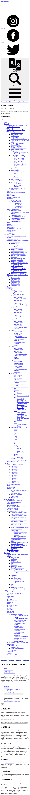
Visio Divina (17, 185)
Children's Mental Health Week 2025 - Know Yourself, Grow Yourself (19, 517)
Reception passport (19, 294)
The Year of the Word (19, 160)
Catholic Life (10, 131)
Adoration (16, 186)
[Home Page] (15, 102)
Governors (10, 198)
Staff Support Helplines (20, 536)
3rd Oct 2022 (17, 376)
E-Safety (16, 306)
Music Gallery (11, 487)
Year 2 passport (18, 309)
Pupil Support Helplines (20, 532)
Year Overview (18, 300)
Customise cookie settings (20, 722)
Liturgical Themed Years (17, 155)
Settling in (13, 577)
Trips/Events (14, 373)
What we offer (14, 574)
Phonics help (17, 315)
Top (2, 704)
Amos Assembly (21, 412)
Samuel (16, 435)
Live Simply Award (12, 509)
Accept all (10, 722)
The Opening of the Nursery (18, 218)
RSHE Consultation (12, 594)
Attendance (10, 597)
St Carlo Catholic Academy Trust (16, 130)
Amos (15, 443)
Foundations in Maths (19, 623)
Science (19, 426)
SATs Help (17, 372)
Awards (9, 191)
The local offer (14, 650)
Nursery (13, 290)
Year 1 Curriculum (15, 278)
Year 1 (12, 296)
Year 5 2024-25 (15, 481)
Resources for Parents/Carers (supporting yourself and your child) (18, 539)
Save (15, 793)
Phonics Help (17, 303)
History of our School (13, 209)
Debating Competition (16, 494)
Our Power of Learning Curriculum (16, 236)
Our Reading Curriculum (17, 245)
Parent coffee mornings (17, 614)
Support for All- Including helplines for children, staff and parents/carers (20, 529)
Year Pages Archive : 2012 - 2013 (19, 387)
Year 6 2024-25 (15, 482)
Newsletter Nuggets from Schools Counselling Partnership (19, 543)
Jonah (15, 445)
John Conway (17, 204)
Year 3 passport (18, 321)
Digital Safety (14, 551)
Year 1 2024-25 (15, 475)
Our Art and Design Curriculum (19, 252)
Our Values (10, 128)
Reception (13, 293)
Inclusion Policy (15, 647)
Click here (20, 367)
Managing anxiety (19, 626)
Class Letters (20, 457)
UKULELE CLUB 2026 (20, 460)
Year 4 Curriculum (15, 282)
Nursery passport (18, 291)
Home (5, 122)
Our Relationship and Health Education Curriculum (18, 269)
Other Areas (17, 583)
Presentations (10, 612)
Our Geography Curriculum (18, 258)
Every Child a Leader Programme (16, 506)
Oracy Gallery (11, 488)
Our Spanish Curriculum (17, 273)
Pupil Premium (11, 225)
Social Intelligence (9, 499)
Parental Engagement (12, 550)
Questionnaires (14, 170)
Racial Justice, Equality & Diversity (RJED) (17, 144)
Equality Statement (12, 605)
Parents (6, 590)
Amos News (20, 414)
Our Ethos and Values (16, 134)
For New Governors (16, 200)
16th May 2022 (18, 378)
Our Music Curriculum (17, 261)
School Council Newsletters (14, 500)
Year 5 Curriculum (15, 284)
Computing (17, 630)
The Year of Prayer (19, 163)
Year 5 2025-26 (15, 472)
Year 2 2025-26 (15, 467)
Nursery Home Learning (17, 568)
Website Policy (11, 692)
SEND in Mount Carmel (20, 620)
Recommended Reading (20, 304)
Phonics (9, 287)
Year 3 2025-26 (15, 469)
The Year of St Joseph (20, 158)
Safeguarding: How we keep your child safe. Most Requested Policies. (17, 592)
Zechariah (16, 455)
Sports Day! (20, 399)
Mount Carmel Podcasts (13, 484)
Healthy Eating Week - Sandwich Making (23, 402)
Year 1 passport (18, 297)
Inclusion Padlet (15, 645)
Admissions (14, 559)
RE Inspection (11, 227)
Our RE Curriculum (16, 243)
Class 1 (16, 385)
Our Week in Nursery (16, 566)
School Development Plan (14, 228)
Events (16, 246)
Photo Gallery (14, 168)
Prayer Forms (14, 182)
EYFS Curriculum (15, 242)
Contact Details (11, 195)
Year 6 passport (18, 361)
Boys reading (20, 408)
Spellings (19, 420)
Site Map (6, 686)
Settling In (13, 560)
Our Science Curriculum (17, 251)
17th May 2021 (18, 379)
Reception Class (18, 580)
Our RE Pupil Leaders (16, 179)
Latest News (7, 671)
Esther (15, 436)
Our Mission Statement (17, 133)
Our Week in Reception (17, 587)
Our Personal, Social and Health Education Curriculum (19, 263)
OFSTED (9, 222)
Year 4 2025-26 (15, 470)
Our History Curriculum (17, 260)
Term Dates (10, 651)
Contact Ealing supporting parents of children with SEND (21, 638)
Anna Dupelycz (18, 203)
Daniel (16, 439)
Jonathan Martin (18, 206)
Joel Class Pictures (22, 415)
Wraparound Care (12, 654)
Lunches (9, 606)
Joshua (16, 432)
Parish (9, 224)
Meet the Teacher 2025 (20, 299)
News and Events (8, 670)
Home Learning (18, 302)
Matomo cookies (9, 763)
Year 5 (12, 346)
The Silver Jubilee (15, 219)
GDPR (9, 603)
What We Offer (15, 557)
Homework (20, 446)
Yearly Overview (18, 364)
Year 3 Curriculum (15, 281)
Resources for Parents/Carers (21, 571)
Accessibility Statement (13, 689)
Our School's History (16, 210)
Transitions (17, 635)
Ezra (15, 433)
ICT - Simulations (22, 406)
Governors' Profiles (16, 201)
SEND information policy (17, 648)
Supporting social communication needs (19, 628)
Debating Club (14, 497)
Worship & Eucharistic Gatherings (20, 139)
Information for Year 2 (23, 396)
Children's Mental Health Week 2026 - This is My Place (19, 513)
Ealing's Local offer (19, 621)
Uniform (13, 563)
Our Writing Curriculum (17, 248)
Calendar (9, 599)
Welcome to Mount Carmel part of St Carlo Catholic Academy (17, 126)
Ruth (15, 430)
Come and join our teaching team (16, 192)
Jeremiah (16, 441)
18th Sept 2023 (18, 375)
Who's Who (10, 233)
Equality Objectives (12, 505)
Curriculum (14, 565)
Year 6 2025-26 (15, 473)
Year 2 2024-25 (15, 476)
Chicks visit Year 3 (22, 400)
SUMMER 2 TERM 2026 (18, 458)
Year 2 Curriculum (15, 279)
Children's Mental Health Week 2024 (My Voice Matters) (19, 520)
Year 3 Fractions (21, 409)
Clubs (8, 485)
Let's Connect (17, 526)
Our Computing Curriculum (18, 254)
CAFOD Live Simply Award (18, 148)
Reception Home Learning (18, 588)
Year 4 (12, 330)
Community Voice (12, 600)
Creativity (6, 463)
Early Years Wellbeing (16, 569)
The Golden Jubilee (16, 221)
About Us (6, 124)
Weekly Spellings (21, 424)
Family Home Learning (17, 149)
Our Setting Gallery (16, 562)
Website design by (12, 701)
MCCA (9, 608)
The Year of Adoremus (20, 161)
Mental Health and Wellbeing (15, 511)
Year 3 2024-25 (15, 478)
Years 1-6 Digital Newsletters (15, 464)
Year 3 (12, 319)
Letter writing (20, 405)
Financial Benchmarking (13, 197)
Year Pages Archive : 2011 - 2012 (19, 427)
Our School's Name (16, 215)
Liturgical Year (14, 137)
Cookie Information (12, 691)
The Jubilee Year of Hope (20, 164)
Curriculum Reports (12, 239)
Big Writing (20, 448)
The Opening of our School (18, 216)
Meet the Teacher (18, 310)
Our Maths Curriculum (17, 249)
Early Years (7, 553)
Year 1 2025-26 (15, 466)
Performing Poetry (15, 493)
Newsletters (10, 609)
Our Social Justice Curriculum (18, 272)
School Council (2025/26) (14, 461)
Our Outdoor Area (19, 581)
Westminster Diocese (16, 177)
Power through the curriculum (19, 632)
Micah (15, 449)
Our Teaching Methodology (14, 502)
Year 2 (12, 307)
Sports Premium (11, 230)
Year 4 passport (18, 331)
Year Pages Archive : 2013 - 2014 (19, 384)
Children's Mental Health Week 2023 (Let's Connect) (19, 523)
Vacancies (10, 231)
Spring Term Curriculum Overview (23, 417)
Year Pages (10, 288)
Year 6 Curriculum (15, 285)
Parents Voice (10, 611)
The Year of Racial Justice (21, 157)
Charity (9, 194)
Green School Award (16, 146)
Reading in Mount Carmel (21, 618)
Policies (6, 687)
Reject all (3, 722)
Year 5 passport (18, 348)
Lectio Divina (17, 183)
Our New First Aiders (9, 673)
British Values (11, 503)
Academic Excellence (9, 234)
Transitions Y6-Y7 (19, 641)
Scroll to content (5, 1)
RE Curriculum (15, 136)
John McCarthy (18, 207)
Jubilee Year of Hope (16, 180)
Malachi (16, 454)
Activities (16, 572)
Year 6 (12, 360)
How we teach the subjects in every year (18, 240)
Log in (6, 657)
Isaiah (15, 438)
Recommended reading (20, 316)
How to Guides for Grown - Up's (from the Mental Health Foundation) (19, 547)
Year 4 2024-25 (15, 479)
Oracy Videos (14, 496)
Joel (15, 442)
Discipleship (14, 151)
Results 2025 (10, 237)
